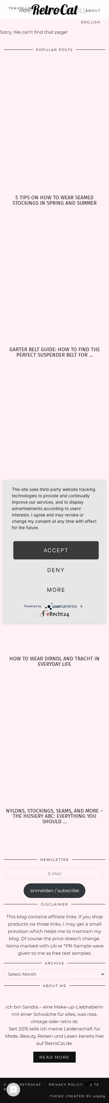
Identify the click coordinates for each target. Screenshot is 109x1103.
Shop (25, 11)
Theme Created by (77, 1096)
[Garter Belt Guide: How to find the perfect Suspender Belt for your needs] (54, 276)
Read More (54, 1057)
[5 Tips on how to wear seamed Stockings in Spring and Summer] (54, 125)
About (93, 11)
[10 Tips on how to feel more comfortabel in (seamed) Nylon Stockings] (54, 428)
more (56, 589)
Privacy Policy (66, 1085)
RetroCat (30, 1085)
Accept (56, 550)
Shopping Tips (58, 11)
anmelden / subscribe (54, 890)
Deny (56, 570)
